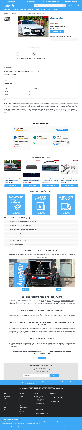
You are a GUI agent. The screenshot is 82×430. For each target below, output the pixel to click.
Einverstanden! (41, 426)
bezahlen (25, 342)
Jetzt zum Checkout (64, 39)
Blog (20, 413)
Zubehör (37, 9)
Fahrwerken (63, 300)
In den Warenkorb (13, 185)
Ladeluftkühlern (69, 300)
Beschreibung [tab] (8, 67)
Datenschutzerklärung (23, 407)
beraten (10, 317)
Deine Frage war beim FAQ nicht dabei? (18, 233)
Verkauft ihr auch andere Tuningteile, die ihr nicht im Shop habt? (23, 229)
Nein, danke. (66, 426)
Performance (23, 9)
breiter (47, 314)
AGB (20, 409)
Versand (20, 404)
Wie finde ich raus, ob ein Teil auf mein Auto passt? (20, 225)
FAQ (19, 398)
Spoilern (42, 300)
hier (44, 332)
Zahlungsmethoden (36, 305)
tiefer (44, 314)
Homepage (6, 13)
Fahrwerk (15, 9)
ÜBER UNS (25, 289)
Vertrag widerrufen (55, 401)
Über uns (43, 9)
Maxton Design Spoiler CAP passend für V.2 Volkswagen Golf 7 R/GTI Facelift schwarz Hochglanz (50, 179)
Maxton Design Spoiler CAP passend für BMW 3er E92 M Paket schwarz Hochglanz (12, 179)
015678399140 (74, 1)
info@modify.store (40, 403)
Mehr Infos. (38, 423)
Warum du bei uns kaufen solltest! (17, 237)
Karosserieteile (7, 9)
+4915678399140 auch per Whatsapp (43, 388)
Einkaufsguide (42, 358)
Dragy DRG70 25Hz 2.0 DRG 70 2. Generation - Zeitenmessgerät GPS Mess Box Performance (30, 179)
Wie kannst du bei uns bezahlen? (16, 244)
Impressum (21, 411)
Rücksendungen (22, 405)
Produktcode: (53, 21)
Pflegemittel (31, 9)
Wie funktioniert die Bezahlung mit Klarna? (19, 240)
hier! (51, 387)
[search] (64, 5)
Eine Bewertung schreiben (62, 129)
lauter (52, 314)
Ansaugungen (57, 300)
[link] (12, 168)
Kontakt (55, 9)
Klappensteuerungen (13, 302)
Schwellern (49, 300)
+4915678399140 (39, 408)
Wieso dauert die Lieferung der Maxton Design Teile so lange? (23, 221)
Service (49, 9)
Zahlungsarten (22, 402)
